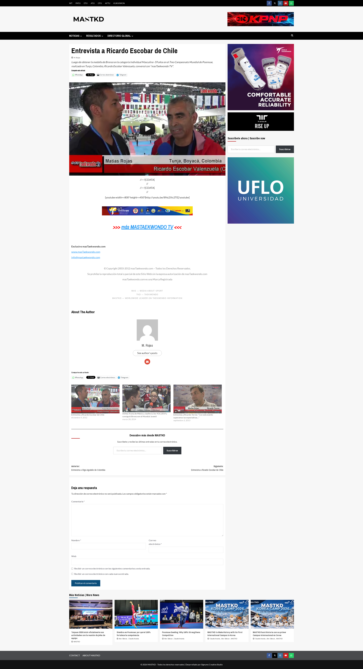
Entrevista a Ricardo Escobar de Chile (87, 415)
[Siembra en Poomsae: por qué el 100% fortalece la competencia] (136, 614)
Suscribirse (172, 450)
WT (70, 3)
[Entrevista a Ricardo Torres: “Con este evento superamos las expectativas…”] (197, 399)
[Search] (292, 35)
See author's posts (147, 353)
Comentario (78, 501)
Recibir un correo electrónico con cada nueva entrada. (101, 573)
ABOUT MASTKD (91, 655)
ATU (93, 3)
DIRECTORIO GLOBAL (119, 36)
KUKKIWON (119, 3)
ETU (85, 3)
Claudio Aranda (133, 639)
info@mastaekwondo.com (85, 257)
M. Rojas (77, 58)
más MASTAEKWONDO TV (147, 227)
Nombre (76, 540)
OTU (100, 3)
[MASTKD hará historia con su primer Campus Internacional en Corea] (272, 614)
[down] (81, 36)
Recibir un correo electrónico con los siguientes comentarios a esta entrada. (112, 568)
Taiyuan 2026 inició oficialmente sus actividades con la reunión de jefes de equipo (88, 635)
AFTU (107, 3)
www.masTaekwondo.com (85, 251)
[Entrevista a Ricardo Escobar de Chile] (95, 399)
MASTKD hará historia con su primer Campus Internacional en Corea (269, 634)
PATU (78, 3)
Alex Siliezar (123, 639)
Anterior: (88, 468)
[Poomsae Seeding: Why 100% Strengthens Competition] (181, 614)
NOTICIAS (74, 36)
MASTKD (77, 642)
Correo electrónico (155, 542)
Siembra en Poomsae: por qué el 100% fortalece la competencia (134, 634)
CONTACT (74, 655)
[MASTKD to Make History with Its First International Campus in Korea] (227, 614)
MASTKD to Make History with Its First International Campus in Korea (224, 634)
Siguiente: (207, 468)
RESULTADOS (93, 36)
